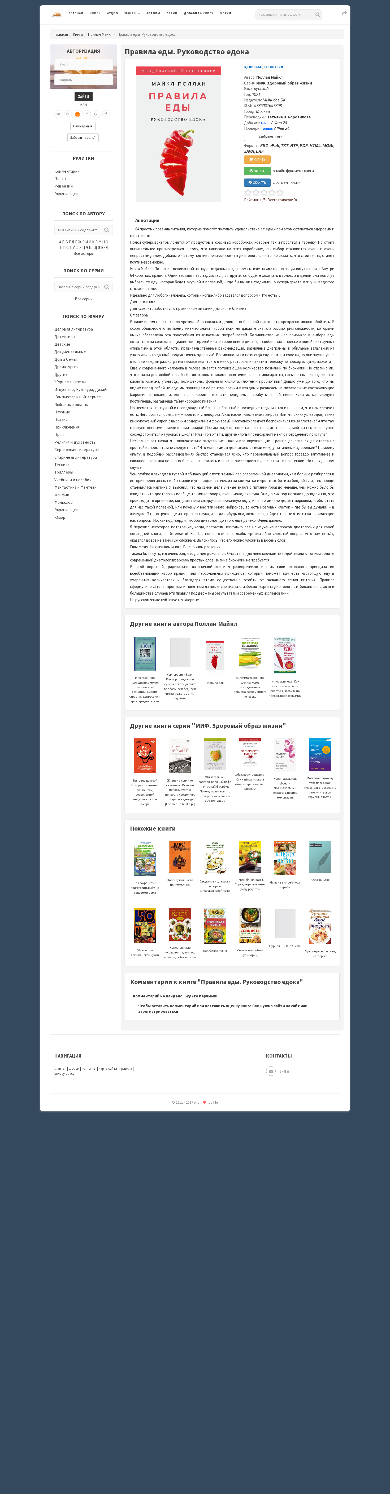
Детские (62, 344)
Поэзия (61, 419)
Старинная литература (75, 457)
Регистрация (83, 126)
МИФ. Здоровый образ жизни (284, 83)
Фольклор (63, 502)
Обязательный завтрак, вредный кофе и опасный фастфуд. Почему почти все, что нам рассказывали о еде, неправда (215, 788)
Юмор (59, 517)
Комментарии (67, 171)
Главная (76, 13)
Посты (60, 178)
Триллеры (63, 472)
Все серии (84, 298)
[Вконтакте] (58, 114)
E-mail (285, 1071)
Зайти (83, 96)
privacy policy (64, 1073)
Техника (62, 464)
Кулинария (273, 67)
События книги (270, 137)
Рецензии (63, 186)
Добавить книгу (198, 13)
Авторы (153, 13)
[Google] (97, 114)
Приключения (67, 427)
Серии (172, 13)
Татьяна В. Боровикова (289, 116)
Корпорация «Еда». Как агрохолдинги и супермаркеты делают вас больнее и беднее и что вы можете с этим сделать (180, 686)
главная (60, 1068)
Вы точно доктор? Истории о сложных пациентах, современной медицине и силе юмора (144, 792)
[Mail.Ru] (68, 114)
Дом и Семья (65, 359)
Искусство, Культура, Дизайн (81, 389)
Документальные (70, 351)
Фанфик (61, 494)
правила (125, 1068)
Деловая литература (202, 27)
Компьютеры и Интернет (77, 396)
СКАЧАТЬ (259, 182)
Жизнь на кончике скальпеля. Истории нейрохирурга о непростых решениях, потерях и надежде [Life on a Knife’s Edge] (180, 792)
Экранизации (66, 193)
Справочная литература (76, 449)
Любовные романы (71, 404)
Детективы (64, 336)
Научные (62, 411)
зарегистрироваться (158, 1011)
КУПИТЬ (259, 159)
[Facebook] (106, 114)
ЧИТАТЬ (259, 171)
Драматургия (66, 366)
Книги (95, 13)
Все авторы (83, 253)
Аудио (112, 13)
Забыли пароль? (83, 137)
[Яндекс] (87, 114)
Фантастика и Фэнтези (75, 487)
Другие (61, 374)
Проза (60, 434)
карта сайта (108, 1068)
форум (74, 1068)
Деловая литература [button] (143, 27)
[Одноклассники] (77, 114)
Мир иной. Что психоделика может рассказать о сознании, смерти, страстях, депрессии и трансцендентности (145, 689)
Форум (225, 13)
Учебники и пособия (72, 479)
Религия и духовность (75, 442)
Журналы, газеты (70, 381)
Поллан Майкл (100, 34)
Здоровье (253, 67)
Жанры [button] (130, 13)
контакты (89, 1068)
